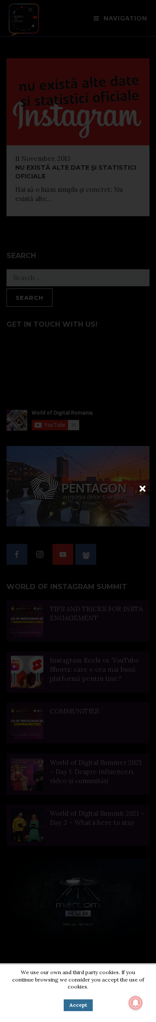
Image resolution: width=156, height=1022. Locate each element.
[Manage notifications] (136, 1003)
